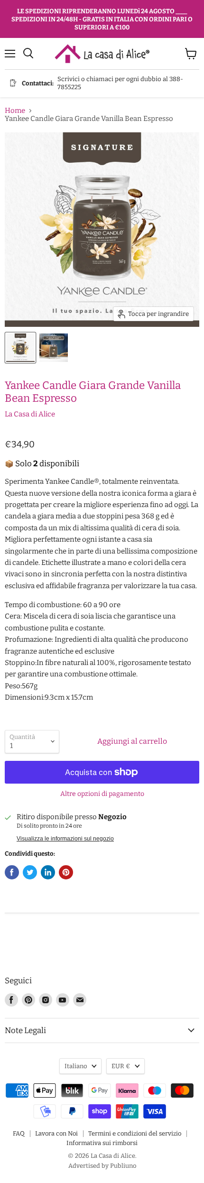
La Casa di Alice (30, 414)
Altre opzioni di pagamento (102, 794)
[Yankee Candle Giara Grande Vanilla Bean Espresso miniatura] (20, 348)
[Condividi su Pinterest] (66, 872)
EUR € (120, 1066)
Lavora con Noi (56, 1133)
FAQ (19, 1133)
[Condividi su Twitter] (30, 872)
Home (15, 111)
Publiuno (123, 1165)
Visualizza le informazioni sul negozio (65, 838)
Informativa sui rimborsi (102, 1142)
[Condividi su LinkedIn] (48, 872)
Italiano (76, 1066)
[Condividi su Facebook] (12, 872)
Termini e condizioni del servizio (134, 1133)
